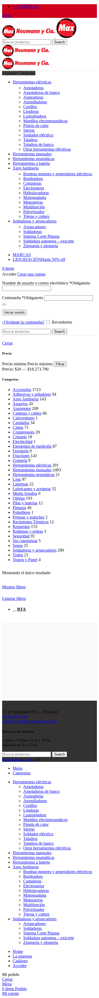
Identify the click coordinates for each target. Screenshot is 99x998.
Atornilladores (35, 102)
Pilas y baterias (25, 503)
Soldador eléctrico (38, 135)
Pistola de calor (36, 125)
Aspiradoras (33, 97)
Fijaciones (21, 455)
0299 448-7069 (15, 716)
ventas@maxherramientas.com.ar (29, 721)
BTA (21, 609)
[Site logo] (29, 37)
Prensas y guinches (28, 517)
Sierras (29, 130)
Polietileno (21, 512)
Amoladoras (33, 88)
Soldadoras (32, 231)
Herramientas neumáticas (33, 474)
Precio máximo (40, 364)
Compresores (24, 432)
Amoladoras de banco (41, 92)
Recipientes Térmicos (31, 522)
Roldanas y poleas (28, 531)
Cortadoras (32, 183)
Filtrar (60, 364)
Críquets (20, 437)
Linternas (20, 484)
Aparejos (20, 404)
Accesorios (22, 389)
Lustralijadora (34, 116)
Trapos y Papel (25, 559)
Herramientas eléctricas (32, 465)
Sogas (18, 545)
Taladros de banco (38, 144)
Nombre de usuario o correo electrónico (46, 283)
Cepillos (30, 106)
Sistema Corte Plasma (41, 236)
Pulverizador (33, 211)
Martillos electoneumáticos (45, 121)
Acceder (20, 965)
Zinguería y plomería (40, 246)
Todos (18, 555)
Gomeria (20, 460)
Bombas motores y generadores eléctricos (57, 174)
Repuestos (21, 526)
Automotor (22, 408)
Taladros (30, 140)
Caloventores (24, 418)
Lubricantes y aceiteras (32, 489)
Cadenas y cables (27, 413)
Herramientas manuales (32, 470)
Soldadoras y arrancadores (34, 550)
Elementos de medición (32, 446)
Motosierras (33, 202)
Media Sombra (25, 493)
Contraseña (22, 297)
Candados (21, 422)
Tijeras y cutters (36, 216)
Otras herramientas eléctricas (47, 149)
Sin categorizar (25, 540)
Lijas (17, 479)
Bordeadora (33, 178)
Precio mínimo (14, 364)
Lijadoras (31, 111)
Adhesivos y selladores (32, 394)
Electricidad (22, 441)
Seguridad (21, 536)
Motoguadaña (34, 197)
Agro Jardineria (26, 399)
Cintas (18, 427)
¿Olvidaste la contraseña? (23, 322)
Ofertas (19, 498)
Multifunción (34, 207)
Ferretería (21, 451)
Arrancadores (34, 227)
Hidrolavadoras (36, 193)
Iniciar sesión (14, 312)
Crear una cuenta (31, 274)
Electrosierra (33, 188)
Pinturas (19, 507)
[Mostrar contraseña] (4, 304)
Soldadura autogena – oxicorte (48, 241)
